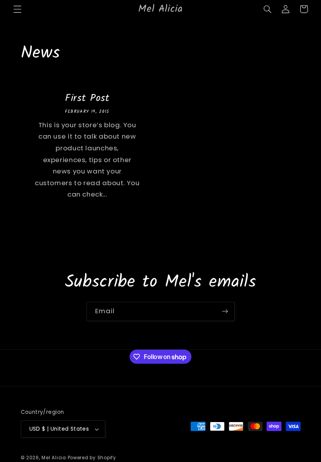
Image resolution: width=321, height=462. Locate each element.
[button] (17, 9)
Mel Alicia (53, 458)
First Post (87, 98)
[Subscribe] (225, 311)
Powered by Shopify (92, 458)
